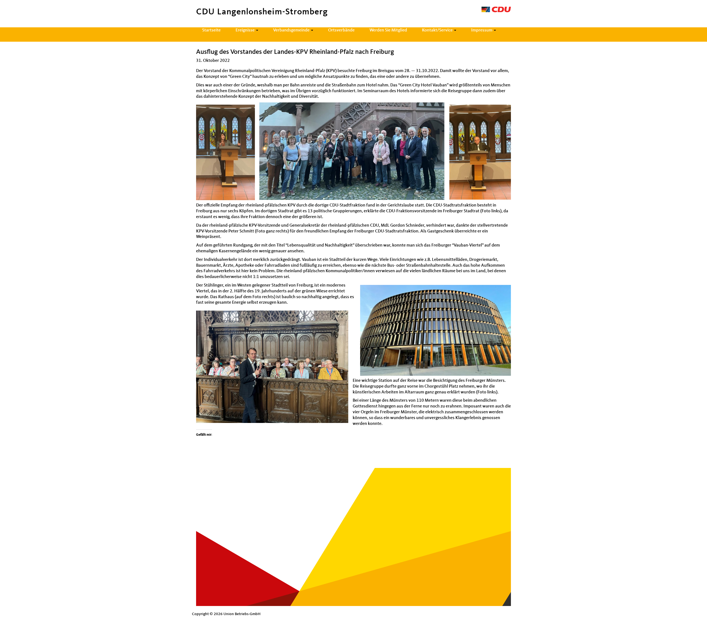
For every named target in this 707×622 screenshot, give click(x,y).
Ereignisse (245, 30)
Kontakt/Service (437, 30)
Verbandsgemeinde (291, 30)
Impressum (482, 30)
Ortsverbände (341, 30)
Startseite (211, 30)
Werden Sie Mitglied (388, 30)
